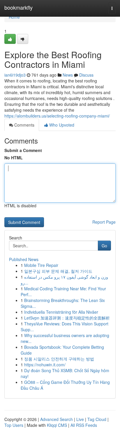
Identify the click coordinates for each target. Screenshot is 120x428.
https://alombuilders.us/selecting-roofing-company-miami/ (57, 116)
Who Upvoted (61, 125)
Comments (23, 125)
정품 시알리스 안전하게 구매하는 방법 (59, 359)
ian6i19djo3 (15, 75)
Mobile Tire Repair (41, 265)
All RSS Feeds (83, 425)
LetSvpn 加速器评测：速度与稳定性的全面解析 (67, 318)
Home (14, 17)
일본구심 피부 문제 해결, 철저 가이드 (58, 271)
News (68, 75)
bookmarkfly (18, 7)
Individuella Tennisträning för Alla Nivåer (61, 312)
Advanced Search (56, 419)
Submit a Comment (23, 150)
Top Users (13, 425)
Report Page (104, 222)
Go (104, 245)
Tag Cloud (96, 419)
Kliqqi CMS (57, 425)
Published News (23, 259)
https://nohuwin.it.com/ (45, 364)
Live (80, 419)
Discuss (86, 75)
